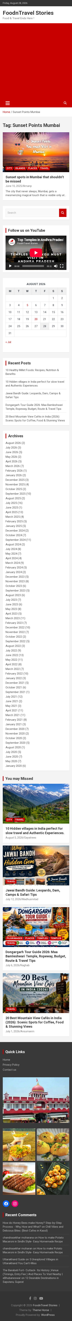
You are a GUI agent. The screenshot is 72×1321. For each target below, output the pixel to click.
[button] (35, 649)
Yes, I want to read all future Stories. (36, 670)
